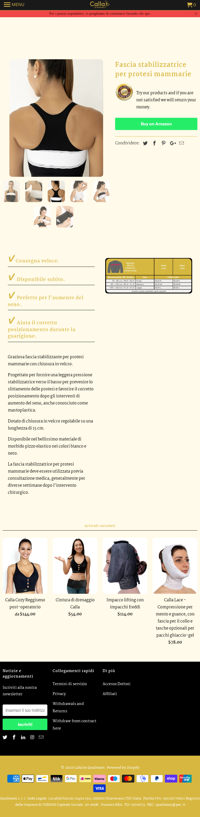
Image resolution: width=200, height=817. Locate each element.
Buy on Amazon (156, 123)
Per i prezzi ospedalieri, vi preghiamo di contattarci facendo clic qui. (100, 13)
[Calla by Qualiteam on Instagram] (32, 738)
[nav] (14, 5)
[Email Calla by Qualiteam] (42, 738)
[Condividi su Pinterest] (163, 144)
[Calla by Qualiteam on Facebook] (14, 738)
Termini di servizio (70, 684)
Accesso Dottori (116, 684)
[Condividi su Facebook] (153, 144)
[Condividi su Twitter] (144, 144)
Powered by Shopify (123, 768)
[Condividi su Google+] (171, 144)
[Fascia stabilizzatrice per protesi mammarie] (56, 118)
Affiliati (110, 694)
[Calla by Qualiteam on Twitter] (5, 738)
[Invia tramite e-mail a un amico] (181, 144)
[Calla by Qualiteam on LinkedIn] (24, 738)
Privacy (59, 694)
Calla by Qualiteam (89, 768)
